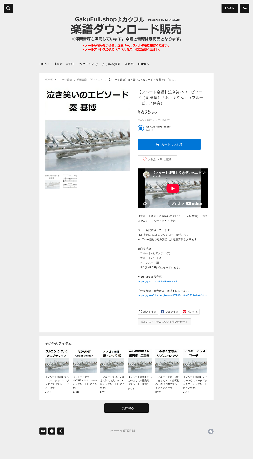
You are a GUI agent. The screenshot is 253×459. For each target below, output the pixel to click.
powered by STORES (123, 430)
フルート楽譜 (64, 79)
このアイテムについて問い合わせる (166, 321)
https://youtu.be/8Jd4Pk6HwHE (157, 281)
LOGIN (229, 8)
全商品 (129, 64)
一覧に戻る (126, 408)
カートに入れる (172, 144)
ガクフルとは (88, 64)
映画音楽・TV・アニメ (90, 79)
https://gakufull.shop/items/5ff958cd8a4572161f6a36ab (172, 295)
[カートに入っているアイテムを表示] (244, 8)
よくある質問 (111, 64)
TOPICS (143, 64)
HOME (44, 64)
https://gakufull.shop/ (211, 431)
